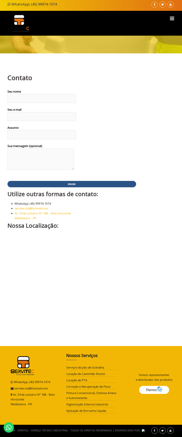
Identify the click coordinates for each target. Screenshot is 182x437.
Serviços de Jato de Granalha (85, 367)
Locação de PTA (76, 380)
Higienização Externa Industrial (87, 404)
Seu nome (14, 91)
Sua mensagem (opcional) (24, 146)
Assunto (13, 128)
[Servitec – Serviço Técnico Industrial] (18, 23)
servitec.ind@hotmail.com (31, 208)
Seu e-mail (14, 110)
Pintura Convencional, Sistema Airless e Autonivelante (91, 395)
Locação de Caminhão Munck (85, 374)
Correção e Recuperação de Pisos (88, 387)
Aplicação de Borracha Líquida (86, 411)
